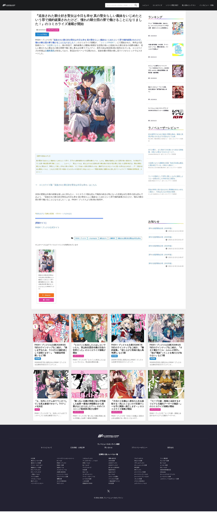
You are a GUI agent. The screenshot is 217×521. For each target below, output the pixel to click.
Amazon (47, 295)
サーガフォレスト (88, 474)
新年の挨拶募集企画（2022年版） (161, 263)
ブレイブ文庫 (138, 478)
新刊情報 (37, 358)
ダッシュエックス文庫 (140, 465)
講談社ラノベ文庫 (36, 467)
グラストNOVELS (139, 481)
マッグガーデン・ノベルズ (90, 460)
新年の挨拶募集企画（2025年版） (161, 237)
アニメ (37, 409)
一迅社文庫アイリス (114, 481)
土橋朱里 (112, 238)
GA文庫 (85, 469)
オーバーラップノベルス (141, 474)
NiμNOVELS (111, 469)
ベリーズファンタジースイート (65, 458)
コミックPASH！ (108, 43)
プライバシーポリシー (139, 447)
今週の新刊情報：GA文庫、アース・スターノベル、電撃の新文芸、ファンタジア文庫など (158, 47)
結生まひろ (40, 213)
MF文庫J (136, 467)
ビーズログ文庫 (87, 478)
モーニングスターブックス (167, 474)
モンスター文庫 (164, 460)
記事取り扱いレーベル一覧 (108, 454)
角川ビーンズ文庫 (36, 463)
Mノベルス (163, 463)
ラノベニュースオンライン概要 (108, 444)
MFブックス (137, 469)
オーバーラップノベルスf (141, 476)
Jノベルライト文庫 (165, 476)
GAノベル (85, 472)
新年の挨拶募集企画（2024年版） (161, 246)
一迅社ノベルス (35, 474)
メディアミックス (52, 30)
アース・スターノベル (89, 476)
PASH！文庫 (60, 465)
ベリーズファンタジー (37, 483)
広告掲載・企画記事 (77, 447)
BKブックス (34, 481)
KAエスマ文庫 (138, 460)
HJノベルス (111, 474)
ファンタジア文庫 (113, 478)
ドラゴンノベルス (36, 478)
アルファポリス (138, 458)
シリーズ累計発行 (172, 5)
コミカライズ (157, 5)
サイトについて (46, 447)
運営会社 (170, 447)
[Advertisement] (165, 208)
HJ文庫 (33, 458)
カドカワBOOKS (61, 481)
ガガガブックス (112, 463)
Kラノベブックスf (36, 472)
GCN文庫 (111, 483)
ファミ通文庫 (164, 458)
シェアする (43, 34)
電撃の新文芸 (112, 458)
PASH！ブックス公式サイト (47, 227)
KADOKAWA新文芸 (165, 469)
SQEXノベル (60, 467)
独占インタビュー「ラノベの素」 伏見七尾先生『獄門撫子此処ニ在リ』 (158, 89)
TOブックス (60, 483)
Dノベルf (59, 460)
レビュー (146, 5)
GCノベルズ (163, 467)
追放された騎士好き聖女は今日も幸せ (129, 238)
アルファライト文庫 (62, 476)
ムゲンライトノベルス (140, 483)
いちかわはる (93, 238)
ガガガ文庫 (111, 460)
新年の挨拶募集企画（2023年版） (161, 255)
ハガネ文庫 (86, 481)
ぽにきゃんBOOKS (113, 467)
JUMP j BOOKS (61, 472)
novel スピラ (112, 472)
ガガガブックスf (113, 465)
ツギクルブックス (88, 458)
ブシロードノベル (62, 469)
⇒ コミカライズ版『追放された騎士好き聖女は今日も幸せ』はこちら (66, 185)
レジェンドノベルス (62, 474)
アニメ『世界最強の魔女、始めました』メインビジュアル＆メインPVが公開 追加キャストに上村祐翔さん (158, 26)
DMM (47, 300)
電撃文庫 (59, 478)
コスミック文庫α (113, 476)
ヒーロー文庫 (164, 465)
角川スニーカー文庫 (36, 460)
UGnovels (163, 472)
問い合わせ (108, 447)
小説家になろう (53, 45)
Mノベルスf (86, 465)
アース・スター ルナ (36, 465)
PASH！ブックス (80, 238)
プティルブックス (139, 463)
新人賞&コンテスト (189, 5)
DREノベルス (86, 463)
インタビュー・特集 (206, 5)
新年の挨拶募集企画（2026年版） (161, 228)
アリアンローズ (87, 467)
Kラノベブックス (35, 469)
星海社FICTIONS (87, 483)
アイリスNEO (35, 476)
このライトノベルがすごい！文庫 (169, 478)
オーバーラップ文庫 (140, 472)
